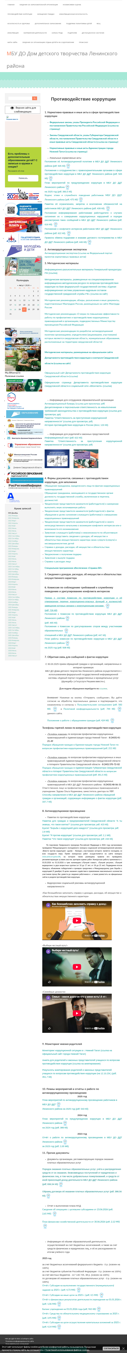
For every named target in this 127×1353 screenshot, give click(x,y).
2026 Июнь (12, 650)
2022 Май (11, 526)
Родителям (72, 33)
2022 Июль (12, 531)
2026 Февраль (13, 640)
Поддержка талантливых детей (79, 23)
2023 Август (12, 564)
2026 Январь (13, 638)
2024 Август (12, 594)
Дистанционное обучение (93, 33)
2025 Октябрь (13, 630)
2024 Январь (13, 577)
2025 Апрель (13, 615)
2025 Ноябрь (13, 633)
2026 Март (12, 643)
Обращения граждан (45, 14)
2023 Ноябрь (13, 571)
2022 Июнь (12, 528)
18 (15, 305)
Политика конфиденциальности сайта (20, 1341)
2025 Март (12, 612)
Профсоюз (83, 42)
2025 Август (12, 625)
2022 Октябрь (13, 538)
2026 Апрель (13, 645)
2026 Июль (12, 653)
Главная (11, 5)
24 (10, 309)
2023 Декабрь (13, 574)
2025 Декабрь (13, 635)
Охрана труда (57, 33)
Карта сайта (12, 42)
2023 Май (11, 556)
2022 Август (12, 533)
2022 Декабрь (13, 543)
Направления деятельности (35, 33)
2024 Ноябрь (13, 602)
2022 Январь (13, 515)
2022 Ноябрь (13, 541)
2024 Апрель (13, 584)
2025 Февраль (13, 610)
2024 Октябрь (13, 599)
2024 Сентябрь (14, 597)
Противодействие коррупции (20, 14)
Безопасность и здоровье (19, 23)
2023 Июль (12, 561)
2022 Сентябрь (14, 536)
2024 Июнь (12, 589)
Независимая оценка (72, 5)
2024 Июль (12, 592)
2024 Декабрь (13, 605)
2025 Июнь (12, 620)
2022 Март (12, 521)
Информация (13, 33)
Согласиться (111, 1349)
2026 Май (11, 648)
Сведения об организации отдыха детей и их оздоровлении (48, 42)
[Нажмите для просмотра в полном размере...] (57, 459)
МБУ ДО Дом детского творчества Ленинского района (62, 59)
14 (29, 300)
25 (15, 309)
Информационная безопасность (73, 14)
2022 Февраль (13, 518)
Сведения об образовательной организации (38, 5)
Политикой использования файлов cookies (67, 1350)
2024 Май (11, 587)
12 (20, 300)
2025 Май (11, 617)
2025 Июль (12, 622)
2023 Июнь (12, 559)
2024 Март (12, 582)
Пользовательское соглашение (17, 1344)
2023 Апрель (13, 554)
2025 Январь (13, 607)
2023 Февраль (13, 548)
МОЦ (98, 23)
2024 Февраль (13, 579)
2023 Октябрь (13, 569)
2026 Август (12, 656)
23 (38, 305)
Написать (23, 178)
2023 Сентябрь (14, 566)
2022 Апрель (13, 523)
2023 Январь (13, 546)
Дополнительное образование (48, 23)
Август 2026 (24, 285)
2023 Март (12, 551)
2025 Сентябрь (14, 628)
